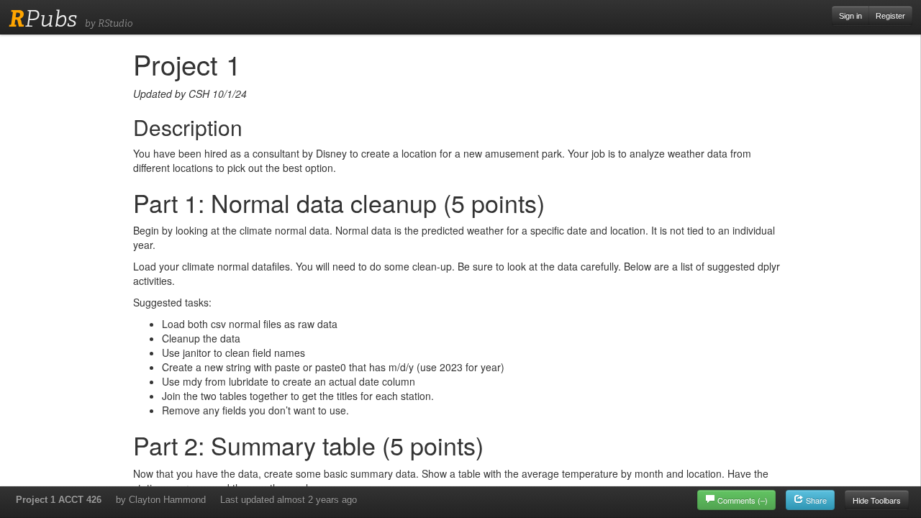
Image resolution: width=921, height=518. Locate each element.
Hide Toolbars (877, 500)
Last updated (288, 499)
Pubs (43, 19)
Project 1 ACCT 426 (58, 499)
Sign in (850, 16)
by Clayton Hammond (161, 499)
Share (815, 500)
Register (890, 16)
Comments (742, 500)
